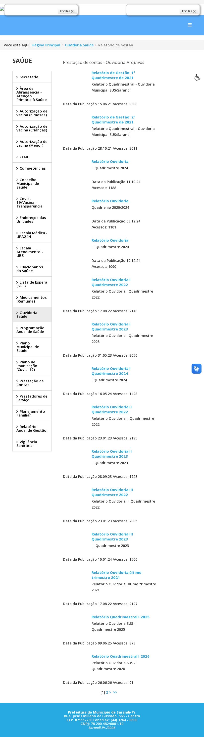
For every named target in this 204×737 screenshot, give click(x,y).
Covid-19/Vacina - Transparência (29, 202)
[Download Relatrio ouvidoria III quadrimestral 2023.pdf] (75, 543)
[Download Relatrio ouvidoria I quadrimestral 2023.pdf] (75, 333)
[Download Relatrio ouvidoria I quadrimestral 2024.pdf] (75, 378)
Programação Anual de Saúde (30, 329)
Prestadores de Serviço (32, 398)
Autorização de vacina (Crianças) (32, 128)
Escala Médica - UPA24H (32, 234)
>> (115, 692)
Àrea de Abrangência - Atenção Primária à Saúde (31, 94)
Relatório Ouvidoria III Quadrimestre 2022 (112, 492)
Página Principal (46, 45)
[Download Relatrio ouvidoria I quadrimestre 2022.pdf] (75, 289)
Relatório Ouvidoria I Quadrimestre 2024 (111, 371)
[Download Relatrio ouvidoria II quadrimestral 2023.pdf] (75, 461)
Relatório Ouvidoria (110, 161)
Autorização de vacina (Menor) (32, 143)
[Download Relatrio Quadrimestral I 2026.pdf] (75, 666)
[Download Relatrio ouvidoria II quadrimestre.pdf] (75, 126)
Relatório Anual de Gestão (31, 428)
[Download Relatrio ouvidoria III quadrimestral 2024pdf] (75, 250)
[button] (199, 78)
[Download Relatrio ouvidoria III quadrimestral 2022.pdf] (75, 499)
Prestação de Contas (30, 382)
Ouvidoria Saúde (79, 45)
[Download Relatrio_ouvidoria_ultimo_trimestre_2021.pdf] (75, 582)
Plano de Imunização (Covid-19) (26, 365)
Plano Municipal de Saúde (27, 346)
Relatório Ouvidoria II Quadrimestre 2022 (112, 409)
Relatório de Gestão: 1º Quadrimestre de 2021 (113, 75)
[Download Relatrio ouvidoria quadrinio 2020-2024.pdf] (75, 210)
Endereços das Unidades (31, 219)
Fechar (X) (67, 11)
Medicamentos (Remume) (31, 299)
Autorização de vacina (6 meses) (32, 112)
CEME (24, 156)
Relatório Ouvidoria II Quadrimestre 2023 (112, 454)
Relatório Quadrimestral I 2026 (121, 656)
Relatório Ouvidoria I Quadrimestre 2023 (111, 326)
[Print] (94, 96)
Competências (33, 168)
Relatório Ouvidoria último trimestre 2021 (117, 575)
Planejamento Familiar (30, 413)
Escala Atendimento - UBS (29, 251)
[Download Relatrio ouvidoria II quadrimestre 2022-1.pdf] (75, 416)
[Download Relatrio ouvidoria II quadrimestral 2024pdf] (75, 171)
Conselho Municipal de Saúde (27, 183)
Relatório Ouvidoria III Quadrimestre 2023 (112, 536)
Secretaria (29, 76)
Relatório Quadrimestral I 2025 (121, 616)
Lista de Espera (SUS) (31, 284)
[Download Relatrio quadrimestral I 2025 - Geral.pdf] (75, 626)
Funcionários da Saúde (29, 268)
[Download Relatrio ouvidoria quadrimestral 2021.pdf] (75, 82)
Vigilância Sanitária (26, 443)
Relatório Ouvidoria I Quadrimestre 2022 (111, 282)
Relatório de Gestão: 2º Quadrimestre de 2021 (113, 119)
